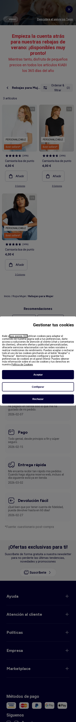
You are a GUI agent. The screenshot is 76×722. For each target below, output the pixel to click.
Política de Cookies (22, 364)
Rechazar (38, 399)
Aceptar (38, 374)
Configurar (38, 386)
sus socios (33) (18, 336)
